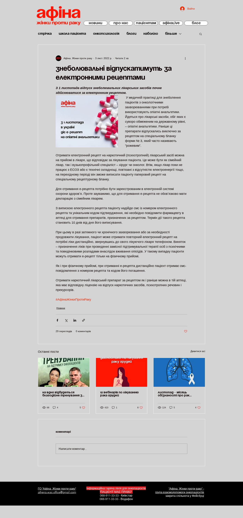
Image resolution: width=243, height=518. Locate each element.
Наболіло (150, 33)
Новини (60, 308)
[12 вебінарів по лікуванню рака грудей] (121, 372)
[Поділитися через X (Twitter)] (66, 320)
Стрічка (45, 33)
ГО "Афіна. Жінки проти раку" (57, 488)
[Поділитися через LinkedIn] (74, 320)
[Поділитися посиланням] (83, 320)
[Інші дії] (185, 58)
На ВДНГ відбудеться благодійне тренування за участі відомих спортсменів (63, 394)
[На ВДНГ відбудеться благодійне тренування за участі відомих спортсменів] (63, 372)
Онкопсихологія (106, 33)
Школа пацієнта (72, 33)
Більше (171, 33)
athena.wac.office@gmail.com (57, 492)
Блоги (131, 33)
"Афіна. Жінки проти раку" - (186, 488)
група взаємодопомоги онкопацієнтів (179, 492)
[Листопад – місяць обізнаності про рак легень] (179, 372)
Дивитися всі (198, 351)
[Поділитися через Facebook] (57, 320)
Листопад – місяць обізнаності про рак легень (173, 394)
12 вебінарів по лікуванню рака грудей (119, 394)
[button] (200, 33)
